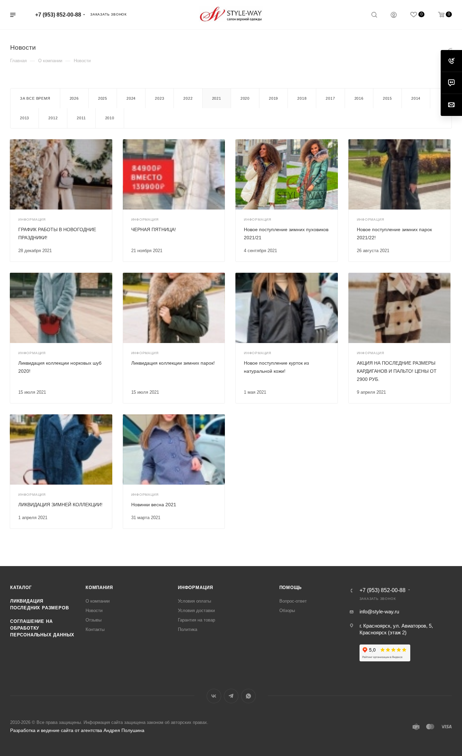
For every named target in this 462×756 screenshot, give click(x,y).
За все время (35, 98)
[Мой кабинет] (394, 15)
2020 (245, 98)
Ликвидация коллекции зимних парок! (173, 363)
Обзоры (287, 610)
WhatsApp (248, 696)
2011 (81, 118)
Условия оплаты (194, 601)
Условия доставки (196, 610)
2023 (159, 98)
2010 (109, 118)
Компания (99, 587)
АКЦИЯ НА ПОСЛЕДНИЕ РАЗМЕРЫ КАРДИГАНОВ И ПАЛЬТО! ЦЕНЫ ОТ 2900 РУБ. (397, 371)
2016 (359, 98)
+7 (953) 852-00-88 (58, 15)
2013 (24, 118)
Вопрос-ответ (293, 601)
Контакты (95, 629)
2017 (330, 98)
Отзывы (93, 620)
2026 (74, 98)
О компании (98, 601)
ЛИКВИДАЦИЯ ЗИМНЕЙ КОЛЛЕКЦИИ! (60, 504)
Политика (187, 629)
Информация (195, 587)
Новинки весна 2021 (153, 504)
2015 (387, 98)
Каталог (21, 587)
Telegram (231, 696)
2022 (187, 98)
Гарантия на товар (196, 620)
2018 (301, 98)
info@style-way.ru (379, 611)
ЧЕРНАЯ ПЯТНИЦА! (153, 229)
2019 (273, 98)
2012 (52, 118)
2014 (415, 98)
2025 (102, 98)
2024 (131, 98)
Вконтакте (214, 696)
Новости (94, 610)
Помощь (290, 587)
